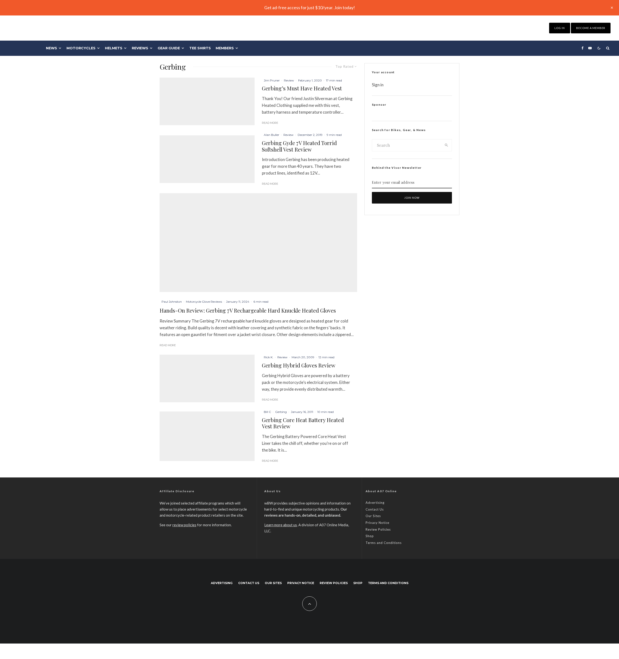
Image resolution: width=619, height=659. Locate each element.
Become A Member (590, 27)
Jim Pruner (272, 80)
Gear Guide (169, 48)
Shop (370, 536)
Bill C (267, 412)
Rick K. (268, 357)
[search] (446, 145)
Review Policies (378, 529)
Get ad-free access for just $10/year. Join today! (309, 7)
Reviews (140, 48)
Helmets (113, 48)
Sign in (377, 84)
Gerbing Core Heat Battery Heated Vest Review (303, 423)
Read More (270, 122)
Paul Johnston (172, 301)
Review (289, 80)
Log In (559, 27)
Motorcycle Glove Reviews (204, 301)
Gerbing (281, 412)
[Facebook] (582, 48)
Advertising (375, 503)
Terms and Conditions (384, 543)
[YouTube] (590, 48)
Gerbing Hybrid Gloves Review (298, 365)
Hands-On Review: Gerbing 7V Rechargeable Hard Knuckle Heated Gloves (248, 310)
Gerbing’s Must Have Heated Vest (302, 88)
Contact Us (375, 509)
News (51, 48)
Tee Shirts (200, 48)
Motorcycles (81, 48)
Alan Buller (271, 135)
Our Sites (373, 516)
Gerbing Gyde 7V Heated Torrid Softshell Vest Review (299, 146)
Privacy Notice (377, 523)
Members (225, 48)
